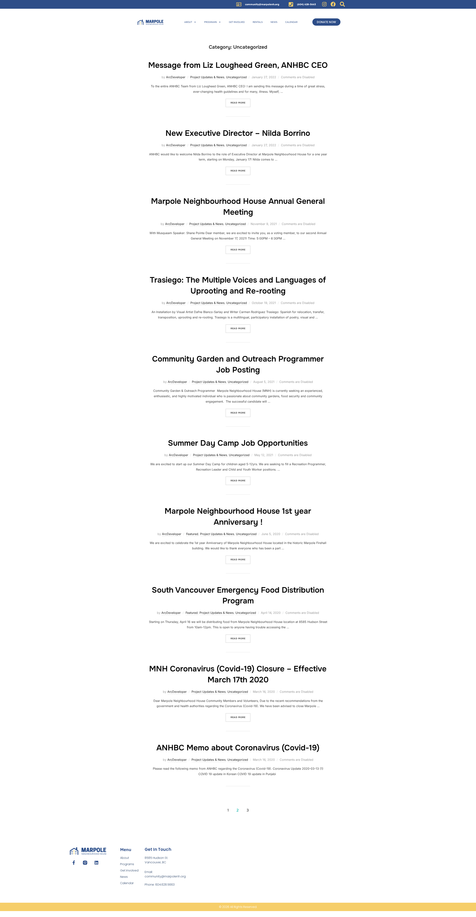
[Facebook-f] (73, 862)
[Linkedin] (96, 862)
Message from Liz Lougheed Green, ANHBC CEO (238, 65)
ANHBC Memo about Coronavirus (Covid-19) (237, 748)
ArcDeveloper (175, 77)
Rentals (258, 22)
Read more (240, 101)
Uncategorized (236, 77)
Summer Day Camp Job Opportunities (238, 443)
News (274, 22)
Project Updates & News (207, 77)
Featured (192, 534)
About (188, 22)
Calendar (291, 22)
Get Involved (237, 22)
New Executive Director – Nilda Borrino (237, 133)
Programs (210, 22)
